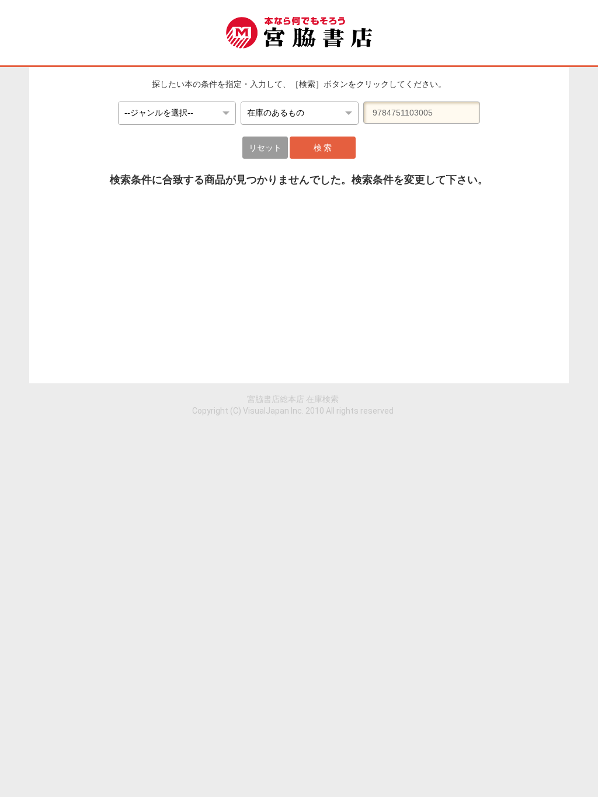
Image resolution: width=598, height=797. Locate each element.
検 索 (323, 147)
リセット (265, 147)
